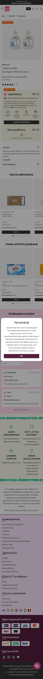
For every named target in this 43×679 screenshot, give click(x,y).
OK (21, 356)
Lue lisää (30, 350)
